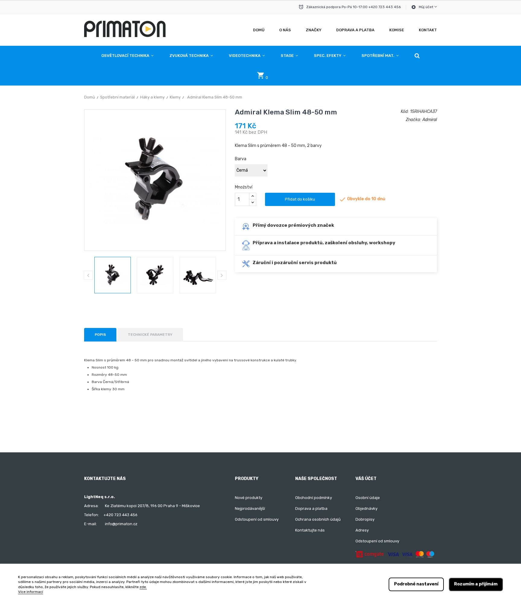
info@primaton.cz (121, 524)
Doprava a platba (311, 508)
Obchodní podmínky (313, 497)
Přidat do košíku (300, 199)
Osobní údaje (367, 497)
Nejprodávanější (250, 508)
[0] (260, 77)
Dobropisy (364, 519)
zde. (143, 587)
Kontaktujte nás (310, 530)
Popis (100, 334)
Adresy (362, 530)
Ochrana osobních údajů (318, 519)
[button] (417, 55)
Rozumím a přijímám (475, 584)
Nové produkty (248, 497)
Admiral (429, 119)
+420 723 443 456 (120, 515)
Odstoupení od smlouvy (257, 519)
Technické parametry (150, 334)
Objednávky (366, 508)
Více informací (30, 592)
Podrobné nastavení (416, 584)
